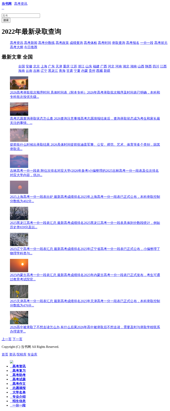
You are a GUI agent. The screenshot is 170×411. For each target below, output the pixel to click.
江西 (163, 66)
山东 (88, 66)
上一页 (7, 339)
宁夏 (77, 70)
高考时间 (104, 42)
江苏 (73, 66)
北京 (36, 66)
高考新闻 (30, 42)
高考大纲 (16, 47)
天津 (59, 66)
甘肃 (69, 70)
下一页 (17, 339)
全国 (21, 66)
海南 (21, 70)
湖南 (133, 66)
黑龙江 (53, 70)
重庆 (66, 66)
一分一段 (146, 42)
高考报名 (132, 42)
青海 (62, 70)
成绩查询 (76, 42)
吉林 (36, 70)
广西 (103, 66)
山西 (141, 66)
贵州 (92, 70)
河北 (111, 66)
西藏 (99, 70)
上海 (44, 66)
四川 (156, 66)
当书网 (7, 3)
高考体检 (90, 42)
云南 (29, 70)
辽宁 (44, 70)
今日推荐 (30, 47)
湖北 (126, 66)
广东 (51, 66)
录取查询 (118, 42)
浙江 (81, 66)
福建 (96, 66)
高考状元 (161, 42)
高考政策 (62, 42)
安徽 (29, 66)
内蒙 (84, 70)
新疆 (107, 70)
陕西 (148, 66)
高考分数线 (46, 42)
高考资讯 (20, 3)
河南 (118, 66)
